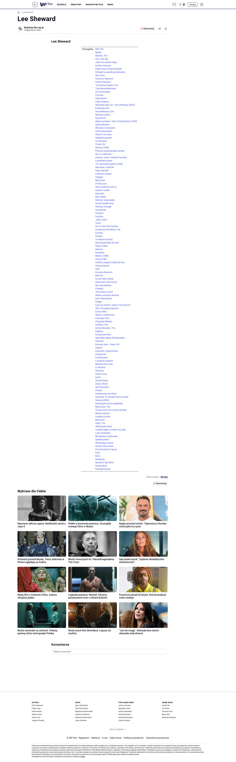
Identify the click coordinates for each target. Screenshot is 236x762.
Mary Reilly (100, 196)
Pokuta (98, 390)
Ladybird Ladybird (104, 361)
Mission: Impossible (105, 200)
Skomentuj (148, 28)
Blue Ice (99, 275)
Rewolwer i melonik (104, 167)
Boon (97, 456)
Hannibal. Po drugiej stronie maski (111, 397)
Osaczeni (99, 193)
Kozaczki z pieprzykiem (106, 351)
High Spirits (101, 98)
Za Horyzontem (102, 91)
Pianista (99, 213)
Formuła (99, 95)
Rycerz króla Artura (104, 446)
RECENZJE (61, 4)
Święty (98, 301)
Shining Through (103, 206)
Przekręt (99, 288)
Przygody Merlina (103, 321)
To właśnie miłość (104, 239)
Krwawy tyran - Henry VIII (107, 344)
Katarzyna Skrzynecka (83, 717)
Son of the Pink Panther (106, 226)
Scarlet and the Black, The (107, 229)
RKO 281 (99, 49)
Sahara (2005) (102, 400)
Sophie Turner (37, 714)
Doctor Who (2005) (104, 279)
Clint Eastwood (37, 705)
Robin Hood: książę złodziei (108, 69)
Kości (98, 377)
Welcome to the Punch (106, 282)
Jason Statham (81, 720)
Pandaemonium (103, 469)
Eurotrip (99, 233)
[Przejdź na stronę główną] (35, 6)
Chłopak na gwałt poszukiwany (110, 72)
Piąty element (101, 170)
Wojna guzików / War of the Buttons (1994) (116, 121)
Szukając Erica (102, 318)
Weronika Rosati (125, 714)
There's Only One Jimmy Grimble (111, 410)
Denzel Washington (126, 717)
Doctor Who (101, 311)
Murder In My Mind (104, 462)
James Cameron (125, 705)
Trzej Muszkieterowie (105, 88)
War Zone (100, 75)
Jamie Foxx (36, 717)
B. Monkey (100, 367)
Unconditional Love (104, 111)
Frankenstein (101, 357)
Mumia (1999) (102, 147)
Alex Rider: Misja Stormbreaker (110, 338)
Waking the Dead (103, 426)
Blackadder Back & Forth (107, 242)
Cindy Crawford (124, 720)
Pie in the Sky (101, 59)
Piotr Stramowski (81, 708)
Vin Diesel (165, 708)
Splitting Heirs (102, 439)
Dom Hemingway (103, 298)
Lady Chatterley (102, 433)
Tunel (98, 223)
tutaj (83, 756)
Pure (97, 452)
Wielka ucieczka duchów (107, 295)
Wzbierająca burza (104, 443)
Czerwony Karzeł (103, 174)
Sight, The (100, 423)
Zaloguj (192, 4)
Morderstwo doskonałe (106, 436)
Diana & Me (101, 259)
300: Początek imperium (107, 308)
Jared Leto (166, 705)
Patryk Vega (36, 708)
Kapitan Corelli (102, 190)
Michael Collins (102, 114)
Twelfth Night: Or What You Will (110, 429)
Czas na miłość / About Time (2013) (112, 305)
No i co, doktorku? (104, 154)
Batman (99, 249)
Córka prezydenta (103, 131)
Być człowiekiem (103, 285)
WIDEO (110, 4)
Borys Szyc (166, 714)
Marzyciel (100, 420)
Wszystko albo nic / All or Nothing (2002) (115, 105)
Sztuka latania (102, 265)
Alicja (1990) (101, 246)
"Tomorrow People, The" (106, 85)
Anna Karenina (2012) (105, 187)
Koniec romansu (103, 65)
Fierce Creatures (103, 82)
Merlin (98, 52)
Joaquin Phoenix (38, 720)
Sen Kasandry (102, 387)
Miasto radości (102, 413)
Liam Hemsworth (81, 705)
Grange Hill (100, 354)
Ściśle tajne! (101, 466)
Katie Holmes (37, 711)
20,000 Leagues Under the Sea (110, 262)
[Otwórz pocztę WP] (174, 4)
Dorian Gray (101, 374)
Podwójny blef (102, 108)
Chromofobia (101, 380)
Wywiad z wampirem (105, 128)
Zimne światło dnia (104, 203)
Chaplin (99, 236)
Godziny (99, 216)
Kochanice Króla (103, 334)
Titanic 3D (100, 144)
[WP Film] (48, 4)
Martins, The (101, 55)
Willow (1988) (102, 256)
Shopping (100, 459)
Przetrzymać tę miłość (106, 393)
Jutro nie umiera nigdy (106, 62)
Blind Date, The (102, 406)
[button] (182, 4)
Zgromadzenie (102, 124)
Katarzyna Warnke (169, 717)
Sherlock (99, 370)
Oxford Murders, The (105, 328)
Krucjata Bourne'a (103, 272)
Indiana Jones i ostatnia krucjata (111, 157)
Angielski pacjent (103, 137)
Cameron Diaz (167, 711)
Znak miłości (101, 384)
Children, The (101, 324)
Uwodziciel (100, 210)
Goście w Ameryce (104, 78)
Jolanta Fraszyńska (82, 714)
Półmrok (99, 341)
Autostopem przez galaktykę (109, 403)
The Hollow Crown (104, 292)
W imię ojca (101, 183)
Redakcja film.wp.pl (34, 27)
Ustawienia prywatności (157, 738)
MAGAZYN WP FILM (94, 4)
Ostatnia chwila (102, 416)
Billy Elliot (100, 180)
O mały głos (101, 141)
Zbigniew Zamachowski (84, 711)
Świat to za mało (103, 134)
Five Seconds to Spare (106, 449)
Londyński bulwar (103, 160)
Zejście (98, 347)
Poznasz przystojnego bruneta (110, 151)
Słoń (97, 269)
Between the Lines (104, 364)
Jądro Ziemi (101, 219)
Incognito (99, 252)
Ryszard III (100, 118)
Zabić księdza (102, 101)
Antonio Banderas (125, 711)
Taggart (99, 177)
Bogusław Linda (124, 708)
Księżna (99, 331)
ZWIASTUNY (76, 4)
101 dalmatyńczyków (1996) (109, 164)
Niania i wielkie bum (105, 315)
